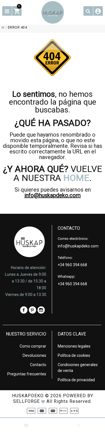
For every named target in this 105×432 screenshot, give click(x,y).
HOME (76, 178)
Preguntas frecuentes (26, 374)
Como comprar (33, 346)
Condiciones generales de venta (78, 367)
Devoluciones (34, 355)
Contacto (38, 364)
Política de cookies (74, 355)
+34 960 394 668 (72, 265)
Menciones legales (74, 346)
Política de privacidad (76, 380)
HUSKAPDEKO (28, 395)
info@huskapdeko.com (52, 195)
